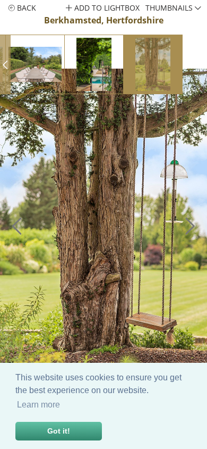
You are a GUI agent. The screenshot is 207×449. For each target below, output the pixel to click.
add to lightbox (106, 8)
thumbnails (170, 8)
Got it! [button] (58, 431)
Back (25, 8)
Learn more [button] (38, 404)
